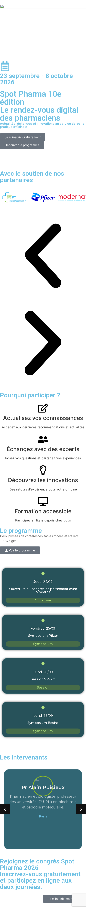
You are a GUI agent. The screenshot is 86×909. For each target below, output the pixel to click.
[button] (43, 256)
